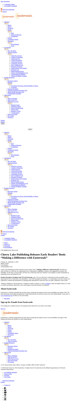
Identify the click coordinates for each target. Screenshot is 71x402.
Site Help (6, 375)
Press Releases (15, 44)
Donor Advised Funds (17, 108)
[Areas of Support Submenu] (10, 54)
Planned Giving (15, 105)
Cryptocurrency (15, 112)
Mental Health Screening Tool (16, 92)
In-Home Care (15, 69)
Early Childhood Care (17, 65)
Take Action (7, 95)
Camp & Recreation (16, 60)
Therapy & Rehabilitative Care (19, 73)
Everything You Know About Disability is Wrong (24, 86)
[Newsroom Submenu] (10, 43)
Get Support (7, 47)
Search (4, 11)
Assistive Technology (17, 57)
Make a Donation (12, 98)
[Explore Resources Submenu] (6, 79)
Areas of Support (12, 52)
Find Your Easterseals (8, 9)
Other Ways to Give (13, 101)
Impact (9, 25)
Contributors (14, 36)
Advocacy (10, 117)
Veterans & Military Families (19, 76)
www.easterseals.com (6, 295)
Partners (10, 38)
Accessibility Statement (10, 6)
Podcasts (10, 82)
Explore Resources (9, 77)
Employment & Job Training (19, 68)
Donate (3, 382)
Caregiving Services (16, 62)
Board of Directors (16, 35)
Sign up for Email (12, 114)
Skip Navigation (5, 1)
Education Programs (16, 66)
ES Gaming (11, 116)
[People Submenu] (10, 31)
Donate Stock (15, 109)
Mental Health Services (17, 71)
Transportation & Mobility (18, 74)
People (9, 30)
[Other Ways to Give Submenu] (10, 103)
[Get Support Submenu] (6, 49)
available (47, 283)
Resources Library (13, 81)
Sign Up (3, 308)
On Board (14, 87)
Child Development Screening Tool (17, 90)
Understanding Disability (14, 93)
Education (7, 298)
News (12, 46)
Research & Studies (13, 89)
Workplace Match (16, 106)
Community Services (17, 63)
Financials (10, 28)
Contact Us (7, 385)
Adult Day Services (16, 55)
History (10, 26)
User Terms (7, 377)
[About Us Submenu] (6, 23)
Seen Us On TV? (12, 100)
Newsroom (11, 41)
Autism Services (15, 59)
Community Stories (9, 4)
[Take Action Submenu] (6, 97)
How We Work (12, 51)
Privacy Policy (8, 374)
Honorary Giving (16, 111)
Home (6, 242)
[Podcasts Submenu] (10, 84)
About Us (7, 22)
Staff (12, 33)
